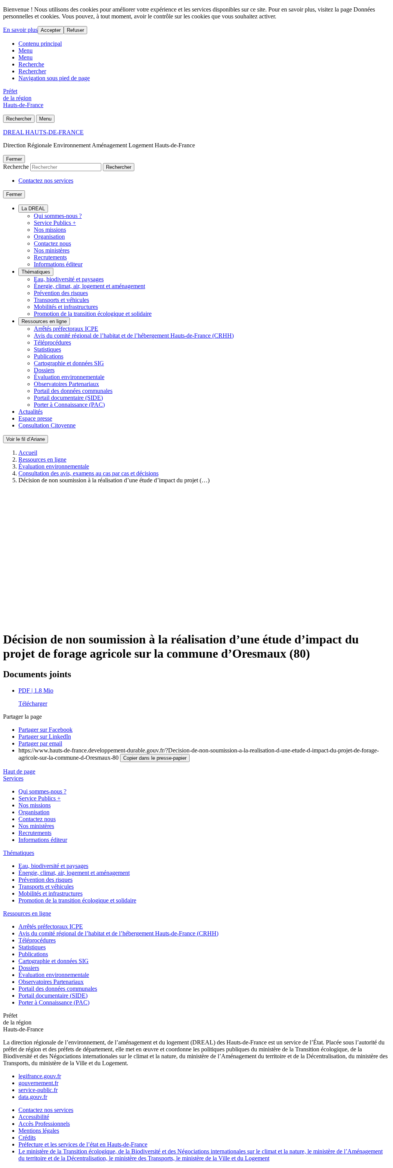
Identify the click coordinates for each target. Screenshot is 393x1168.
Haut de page (19, 771)
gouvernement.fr (38, 1083)
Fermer (14, 159)
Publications (48, 356)
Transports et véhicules (61, 300)
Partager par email (40, 743)
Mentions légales (38, 1130)
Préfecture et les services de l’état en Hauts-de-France (82, 1144)
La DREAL (33, 208)
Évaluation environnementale (69, 377)
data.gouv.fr (32, 1097)
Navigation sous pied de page (54, 78)
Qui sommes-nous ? (58, 216)
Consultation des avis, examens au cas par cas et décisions (88, 473)
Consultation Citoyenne (47, 425)
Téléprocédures (52, 342)
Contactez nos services (45, 180)
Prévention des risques (61, 293)
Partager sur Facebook (45, 729)
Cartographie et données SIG (69, 363)
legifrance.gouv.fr (39, 1076)
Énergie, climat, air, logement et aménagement (89, 286)
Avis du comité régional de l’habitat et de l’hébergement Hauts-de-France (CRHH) (134, 335)
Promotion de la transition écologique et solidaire (93, 313)
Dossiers (44, 370)
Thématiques (35, 272)
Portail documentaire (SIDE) (68, 397)
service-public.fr (38, 1090)
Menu (25, 50)
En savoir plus (20, 29)
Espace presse (35, 418)
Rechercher (32, 71)
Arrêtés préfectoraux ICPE (66, 328)
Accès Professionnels (44, 1123)
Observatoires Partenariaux (66, 384)
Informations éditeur (58, 264)
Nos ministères (51, 250)
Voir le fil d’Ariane (25, 439)
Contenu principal (40, 43)
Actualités (30, 411)
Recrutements (50, 257)
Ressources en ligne (44, 321)
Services (13, 778)
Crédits (27, 1137)
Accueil (27, 452)
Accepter (51, 30)
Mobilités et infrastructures (66, 307)
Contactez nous (52, 243)
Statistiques (47, 349)
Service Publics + (55, 222)
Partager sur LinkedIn (44, 736)
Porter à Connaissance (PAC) (69, 404)
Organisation (49, 236)
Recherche (31, 64)
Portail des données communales (73, 391)
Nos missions (50, 229)
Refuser (75, 30)
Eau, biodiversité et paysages (69, 279)
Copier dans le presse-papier (155, 758)
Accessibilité (33, 1117)
